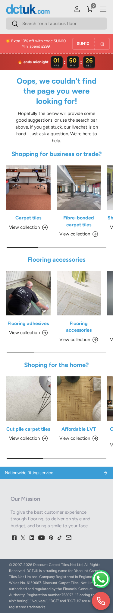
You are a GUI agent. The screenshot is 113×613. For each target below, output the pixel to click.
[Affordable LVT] (79, 398)
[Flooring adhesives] (28, 293)
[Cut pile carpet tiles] (28, 398)
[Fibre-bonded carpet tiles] (79, 187)
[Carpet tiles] (28, 187)
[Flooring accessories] (79, 293)
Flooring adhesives (28, 323)
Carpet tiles (28, 218)
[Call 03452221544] (101, 601)
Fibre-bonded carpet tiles (78, 221)
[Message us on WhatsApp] (101, 579)
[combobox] (56, 24)
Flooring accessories (79, 327)
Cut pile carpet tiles (28, 429)
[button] (90, 9)
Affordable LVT (78, 429)
